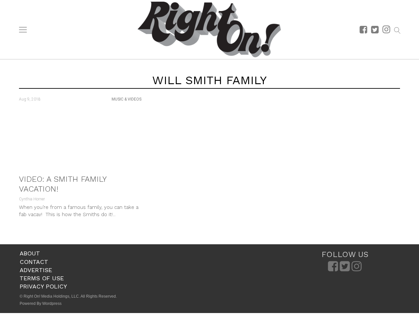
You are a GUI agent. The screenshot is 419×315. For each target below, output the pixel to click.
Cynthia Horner (32, 199)
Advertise (36, 270)
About (30, 253)
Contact (34, 261)
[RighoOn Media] (209, 29)
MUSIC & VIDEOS (126, 99)
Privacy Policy (43, 286)
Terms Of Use (42, 278)
